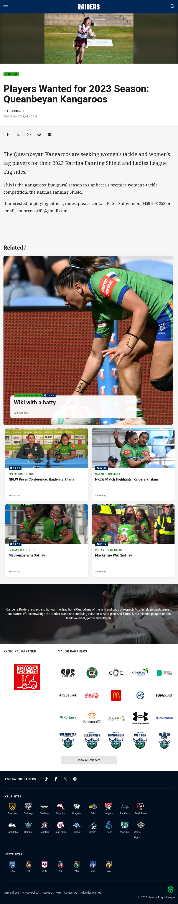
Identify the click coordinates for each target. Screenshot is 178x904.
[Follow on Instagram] (75, 779)
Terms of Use (11, 892)
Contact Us (70, 892)
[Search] (172, 6)
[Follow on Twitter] (65, 779)
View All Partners (89, 760)
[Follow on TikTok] (46, 779)
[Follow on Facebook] (56, 779)
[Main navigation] (5, 6)
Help (58, 892)
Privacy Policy (30, 892)
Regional (11, 74)
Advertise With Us (91, 892)
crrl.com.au (13, 110)
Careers (47, 892)
